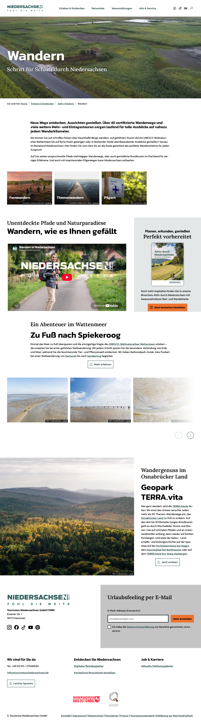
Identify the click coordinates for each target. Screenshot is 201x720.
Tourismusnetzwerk (142, 716)
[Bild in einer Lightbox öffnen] (167, 264)
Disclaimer (111, 716)
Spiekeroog (94, 356)
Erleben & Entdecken (72, 8)
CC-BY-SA (48, 203)
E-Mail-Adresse (124, 611)
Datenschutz (95, 716)
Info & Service (147, 8)
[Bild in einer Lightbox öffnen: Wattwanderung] (37, 400)
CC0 (145, 203)
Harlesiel (70, 356)
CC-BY (65, 421)
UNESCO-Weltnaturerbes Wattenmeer (132, 344)
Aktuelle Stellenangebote (157, 666)
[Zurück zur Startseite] (25, 8)
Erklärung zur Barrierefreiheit (174, 716)
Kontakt (66, 716)
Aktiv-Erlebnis (66, 103)
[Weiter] (190, 435)
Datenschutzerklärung (140, 627)
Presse (124, 716)
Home (24, 103)
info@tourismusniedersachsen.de (28, 673)
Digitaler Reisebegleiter (89, 666)
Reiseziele (98, 8)
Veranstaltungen (122, 8)
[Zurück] (178, 435)
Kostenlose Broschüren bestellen (94, 673)
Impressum (79, 716)
